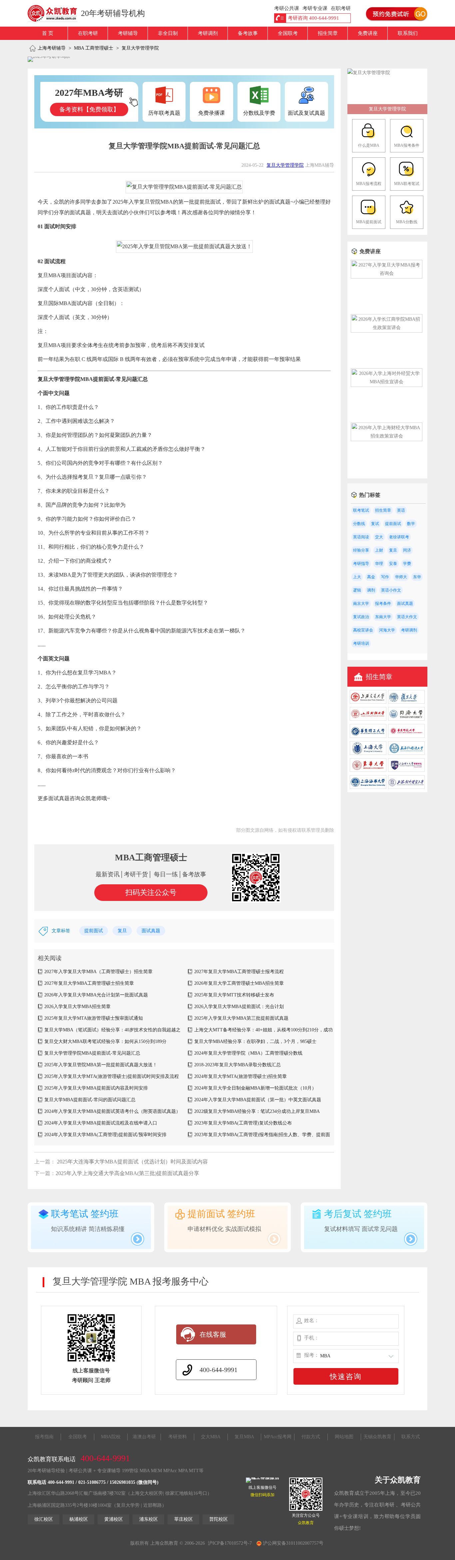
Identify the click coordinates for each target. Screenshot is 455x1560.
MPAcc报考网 (277, 1436)
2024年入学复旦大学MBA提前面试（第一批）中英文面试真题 (257, 1099)
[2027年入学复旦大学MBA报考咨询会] (386, 273)
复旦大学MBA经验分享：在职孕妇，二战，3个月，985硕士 (255, 1041)
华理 (379, 563)
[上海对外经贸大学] (406, 787)
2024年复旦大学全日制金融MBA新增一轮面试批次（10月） (255, 1088)
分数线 (359, 523)
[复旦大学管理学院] (368, 72)
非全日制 (168, 33)
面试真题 (151, 930)
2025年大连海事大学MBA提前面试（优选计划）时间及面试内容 (132, 1161)
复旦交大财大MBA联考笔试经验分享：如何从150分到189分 (105, 1041)
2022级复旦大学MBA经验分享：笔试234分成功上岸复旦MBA (257, 1111)
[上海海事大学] (368, 787)
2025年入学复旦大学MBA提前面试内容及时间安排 (96, 1088)
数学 (411, 523)
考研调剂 (208, 33)
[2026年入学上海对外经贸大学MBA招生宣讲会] (386, 381)
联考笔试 (361, 510)
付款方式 (310, 1436)
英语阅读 (361, 537)
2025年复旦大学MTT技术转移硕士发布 (234, 994)
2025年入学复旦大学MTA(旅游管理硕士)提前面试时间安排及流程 (111, 1076)
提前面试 (93, 930)
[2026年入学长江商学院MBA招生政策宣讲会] (386, 327)
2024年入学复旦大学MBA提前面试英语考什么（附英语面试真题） (112, 1111)
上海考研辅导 (52, 48)
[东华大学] (368, 770)
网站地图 (344, 1436)
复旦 (122, 930)
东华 (417, 577)
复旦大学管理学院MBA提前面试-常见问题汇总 (92, 1053)
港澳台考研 (144, 1436)
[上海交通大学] (368, 702)
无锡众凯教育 (377, 1436)
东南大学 (383, 616)
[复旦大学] (406, 702)
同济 (407, 550)
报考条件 (383, 603)
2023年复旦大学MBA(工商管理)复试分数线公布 (243, 1123)
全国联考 (288, 33)
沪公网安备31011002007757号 (292, 1543)
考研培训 (361, 643)
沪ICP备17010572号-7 (230, 1543)
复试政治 (361, 616)
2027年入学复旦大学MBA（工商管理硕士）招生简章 (98, 971)
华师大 (401, 577)
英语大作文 (407, 616)
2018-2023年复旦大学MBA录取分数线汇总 (237, 1064)
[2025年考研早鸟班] (49, 59)
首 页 (47, 33)
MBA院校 (111, 1436)
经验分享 (361, 550)
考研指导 (361, 563)
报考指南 (44, 1436)
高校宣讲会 (363, 630)
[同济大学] (406, 719)
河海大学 (387, 630)
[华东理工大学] (368, 736)
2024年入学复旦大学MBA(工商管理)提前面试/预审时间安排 (105, 1134)
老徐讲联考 (399, 537)
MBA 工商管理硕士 (93, 48)
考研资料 (177, 1436)
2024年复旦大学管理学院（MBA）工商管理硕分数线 (248, 1053)
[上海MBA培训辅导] (55, 13)
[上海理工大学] (406, 770)
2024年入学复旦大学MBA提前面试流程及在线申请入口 (100, 1123)
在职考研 (88, 33)
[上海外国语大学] (406, 753)
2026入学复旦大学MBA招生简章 (77, 1006)
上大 (357, 577)
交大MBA (211, 1436)
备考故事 (248, 33)
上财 (379, 550)
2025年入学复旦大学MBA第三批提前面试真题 (241, 1018)
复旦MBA (244, 1436)
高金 (371, 577)
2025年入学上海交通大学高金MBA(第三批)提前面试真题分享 (127, 1173)
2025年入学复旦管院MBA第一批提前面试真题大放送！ (100, 1064)
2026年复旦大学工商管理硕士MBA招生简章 (239, 983)
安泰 (393, 563)
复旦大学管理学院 (140, 48)
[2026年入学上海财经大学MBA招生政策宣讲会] (386, 435)
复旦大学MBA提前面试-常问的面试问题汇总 (90, 1099)
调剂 (371, 590)
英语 (401, 510)
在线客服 (213, 1334)
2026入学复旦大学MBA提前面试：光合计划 (239, 1006)
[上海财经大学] (368, 719)
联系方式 (410, 1436)
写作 (385, 577)
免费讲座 (368, 33)
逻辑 (357, 590)
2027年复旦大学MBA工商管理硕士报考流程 (239, 971)
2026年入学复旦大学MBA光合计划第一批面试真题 (96, 994)
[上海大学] (368, 753)
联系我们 (408, 33)
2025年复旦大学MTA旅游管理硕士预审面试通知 (93, 1018)
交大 (379, 537)
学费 (407, 563)
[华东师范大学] (406, 736)
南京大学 (361, 603)
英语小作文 (391, 590)
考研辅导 (128, 33)
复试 (375, 523)
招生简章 (328, 33)
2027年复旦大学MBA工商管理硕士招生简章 (89, 983)
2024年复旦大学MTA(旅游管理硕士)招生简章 (240, 1076)
